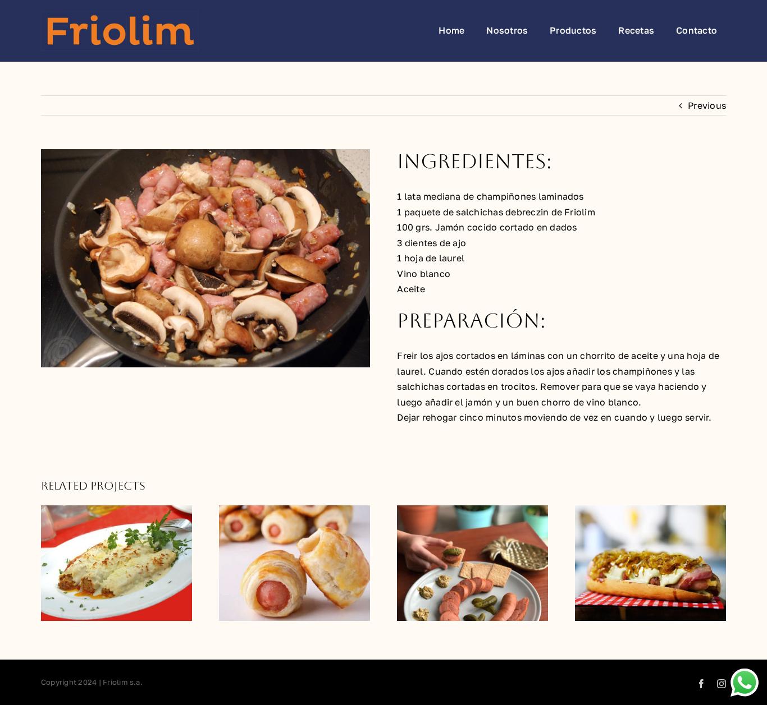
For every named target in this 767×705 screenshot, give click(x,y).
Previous (707, 105)
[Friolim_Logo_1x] (119, 15)
